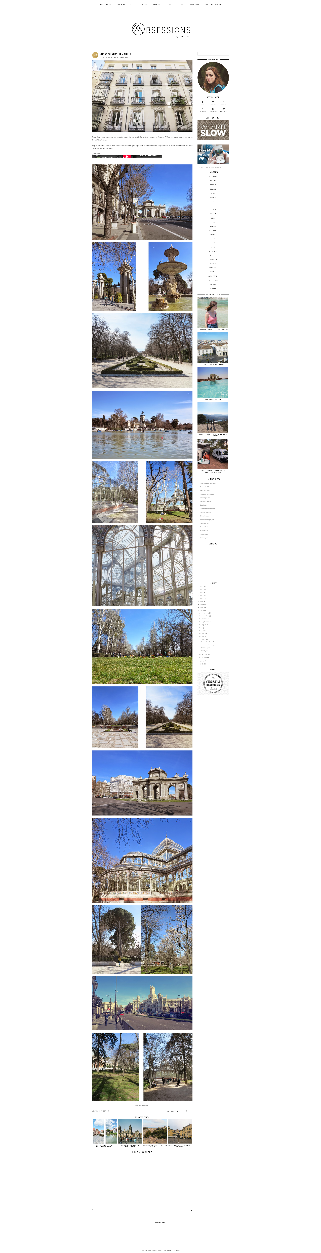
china (213, 218)
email (171, 1111)
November (205, 616)
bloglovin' (223, 111)
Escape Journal (205, 512)
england (213, 222)
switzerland (213, 280)
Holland (213, 181)
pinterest (202, 111)
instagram (213, 111)
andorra (213, 210)
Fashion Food (204, 523)
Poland (213, 189)
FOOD (182, 5)
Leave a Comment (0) (100, 1111)
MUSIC (144, 5)
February (205, 654)
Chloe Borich (204, 516)
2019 (202, 599)
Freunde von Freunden (208, 483)
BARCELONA (170, 5)
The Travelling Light (207, 519)
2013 (201, 664)
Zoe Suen (203, 505)
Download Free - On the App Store (209, 167)
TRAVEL (134, 5)
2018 (202, 601)
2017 (201, 604)
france (213, 226)
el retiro (109, 57)
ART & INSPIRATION (213, 5)
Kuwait (213, 185)
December (205, 613)
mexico (213, 255)
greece (213, 235)
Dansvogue (204, 538)
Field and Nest (205, 490)
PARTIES (156, 5)
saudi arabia (213, 276)
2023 (202, 593)
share (189, 1111)
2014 (201, 661)
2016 (202, 607)
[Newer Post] (92, 1210)
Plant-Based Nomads (207, 509)
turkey (213, 288)
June (203, 630)
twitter (213, 104)
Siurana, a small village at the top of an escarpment (213, 435)
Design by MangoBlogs (171, 1251)
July (203, 628)
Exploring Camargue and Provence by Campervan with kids (213, 471)
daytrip (102, 57)
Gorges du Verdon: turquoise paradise (213, 329)
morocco (213, 259)
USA (213, 206)
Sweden (213, 197)
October (205, 619)
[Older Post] (191, 1210)
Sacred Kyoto (206, 648)
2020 (202, 596)
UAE (213, 201)
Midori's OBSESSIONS (154, 1251)
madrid (116, 57)
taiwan (213, 284)
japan (213, 243)
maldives (213, 251)
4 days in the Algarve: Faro (213, 364)
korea (213, 247)
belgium (213, 214)
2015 (201, 610)
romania (213, 272)
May (203, 633)
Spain (122, 57)
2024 (202, 590)
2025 (202, 587)
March (204, 639)
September (206, 622)
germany (213, 230)
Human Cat (204, 530)
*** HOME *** (105, 5)
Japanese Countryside (209, 645)
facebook (224, 104)
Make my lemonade (207, 494)
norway (213, 264)
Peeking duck (205, 498)
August (204, 625)
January (204, 657)
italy (213, 239)
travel (127, 57)
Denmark (213, 177)
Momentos (204, 534)
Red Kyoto (204, 651)
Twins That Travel (206, 487)
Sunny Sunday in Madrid (209, 642)
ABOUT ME (121, 5)
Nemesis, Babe (205, 501)
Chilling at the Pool (213, 399)
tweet (180, 1111)
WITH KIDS (194, 5)
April (203, 636)
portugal (213, 268)
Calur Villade (204, 527)
